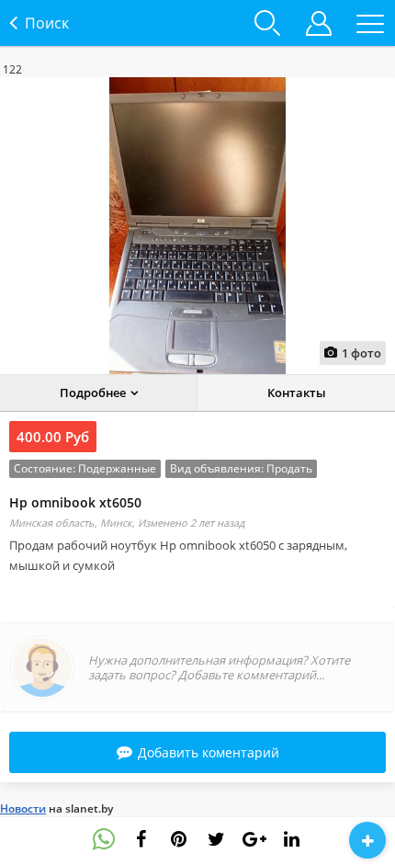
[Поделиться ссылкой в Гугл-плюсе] (254, 839)
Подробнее (93, 392)
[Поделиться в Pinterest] (179, 839)
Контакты (296, 392)
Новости (23, 808)
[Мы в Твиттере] (216, 839)
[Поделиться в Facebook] (141, 839)
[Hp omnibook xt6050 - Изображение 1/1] (197, 225)
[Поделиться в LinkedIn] (292, 839)
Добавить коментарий (208, 752)
